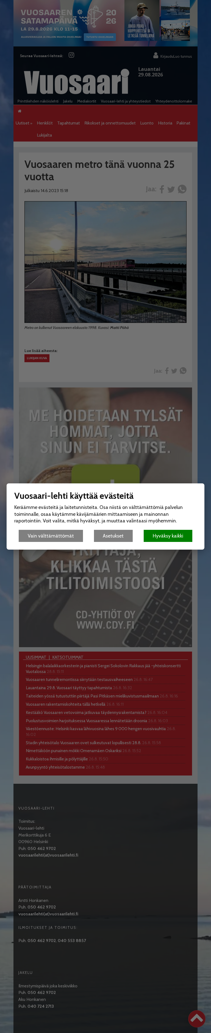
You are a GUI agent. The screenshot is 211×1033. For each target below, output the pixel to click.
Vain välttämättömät (51, 536)
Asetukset (113, 536)
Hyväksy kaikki (168, 536)
